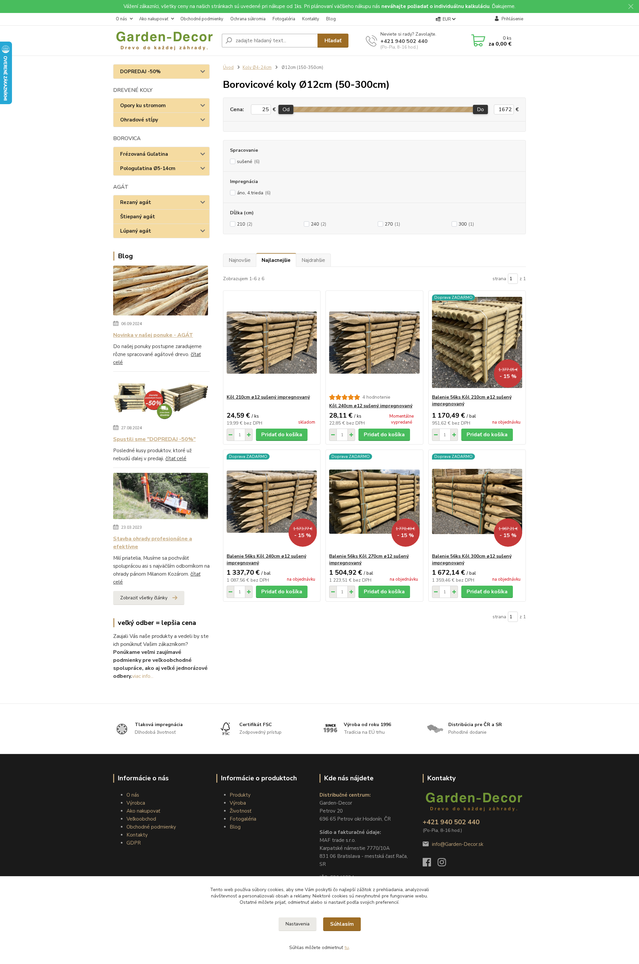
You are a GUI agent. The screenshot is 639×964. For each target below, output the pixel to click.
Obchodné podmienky (201, 19)
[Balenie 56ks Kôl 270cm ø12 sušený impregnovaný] (374, 501)
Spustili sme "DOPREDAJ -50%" (154, 439)
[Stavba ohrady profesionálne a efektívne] (160, 497)
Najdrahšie (313, 260)
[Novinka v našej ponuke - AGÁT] (160, 291)
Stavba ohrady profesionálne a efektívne (152, 542)
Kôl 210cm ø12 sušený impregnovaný (268, 397)
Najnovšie (240, 260)
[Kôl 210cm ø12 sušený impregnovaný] (272, 342)
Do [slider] (480, 109)
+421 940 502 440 (404, 41)
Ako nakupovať (153, 19)
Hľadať (332, 40)
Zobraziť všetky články (143, 598)
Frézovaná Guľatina (144, 154)
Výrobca (135, 803)
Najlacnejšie (276, 260)
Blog (331, 19)
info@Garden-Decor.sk (457, 844)
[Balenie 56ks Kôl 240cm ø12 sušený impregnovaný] (272, 501)
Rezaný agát (135, 202)
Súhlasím (342, 924)
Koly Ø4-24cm (257, 68)
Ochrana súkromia (248, 19)
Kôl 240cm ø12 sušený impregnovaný (370, 406)
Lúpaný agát (135, 231)
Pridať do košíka (281, 434)
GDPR (133, 843)
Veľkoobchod (141, 819)
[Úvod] (164, 40)
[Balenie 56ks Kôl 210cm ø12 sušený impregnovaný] (477, 342)
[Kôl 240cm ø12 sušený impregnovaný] (374, 342)
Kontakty (310, 19)
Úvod (228, 68)
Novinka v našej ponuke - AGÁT (153, 335)
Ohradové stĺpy (139, 119)
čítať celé (175, 458)
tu (346, 947)
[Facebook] (430, 864)
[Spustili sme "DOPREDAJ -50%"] (160, 399)
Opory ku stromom (143, 105)
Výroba (238, 803)
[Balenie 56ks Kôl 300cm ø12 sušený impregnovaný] (477, 501)
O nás (121, 19)
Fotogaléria (284, 19)
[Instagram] (445, 864)
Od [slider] (285, 109)
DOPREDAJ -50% (140, 71)
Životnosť (240, 811)
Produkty (240, 795)
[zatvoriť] (630, 6)
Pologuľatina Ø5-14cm (147, 168)
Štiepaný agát (137, 216)
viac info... (142, 676)
